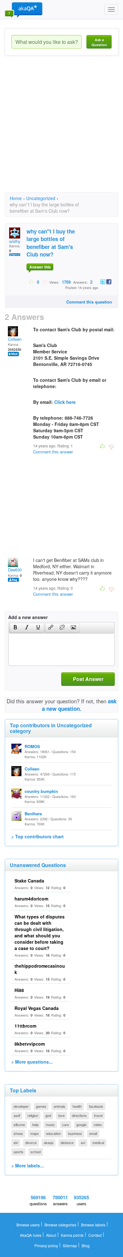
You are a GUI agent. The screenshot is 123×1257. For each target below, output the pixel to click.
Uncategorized (40, 198)
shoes (18, 1133)
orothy (14, 241)
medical (98, 1142)
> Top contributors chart (37, 836)
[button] (15, 628)
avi (83, 1142)
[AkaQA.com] (23, 9)
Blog (86, 1245)
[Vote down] (44, 281)
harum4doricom (31, 898)
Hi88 (19, 990)
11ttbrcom (25, 1026)
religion (32, 1115)
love (61, 1115)
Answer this (40, 267)
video (98, 1124)
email (93, 1133)
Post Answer (88, 678)
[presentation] (15, 627)
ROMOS (32, 746)
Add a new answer (28, 617)
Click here (65, 402)
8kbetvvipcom (30, 1044)
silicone (19, 1124)
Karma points (72, 1235)
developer (21, 1106)
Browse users (28, 1224)
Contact (95, 1235)
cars (65, 1124)
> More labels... (27, 1165)
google (81, 1124)
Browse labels (93, 1224)
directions (79, 1115)
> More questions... (32, 1062)
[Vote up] (31, 281)
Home (16, 198)
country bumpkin (41, 791)
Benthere (33, 814)
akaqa (48, 1142)
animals (59, 1106)
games (41, 1106)
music (50, 1124)
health (77, 1106)
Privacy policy (46, 1245)
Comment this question (89, 302)
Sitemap (70, 1245)
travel (98, 1115)
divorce (31, 1142)
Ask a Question (99, 42)
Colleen (14, 339)
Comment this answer (53, 452)
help (35, 1124)
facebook (96, 1106)
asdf (17, 1115)
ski (16, 1142)
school (36, 1151)
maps (34, 1133)
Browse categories (60, 1224)
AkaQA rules (30, 1235)
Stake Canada (29, 880)
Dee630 (15, 570)
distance (67, 1142)
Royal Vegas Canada (37, 1008)
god (48, 1115)
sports (18, 1151)
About (51, 1235)
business (75, 1133)
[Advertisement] (61, 129)
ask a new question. (79, 704)
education (53, 1133)
